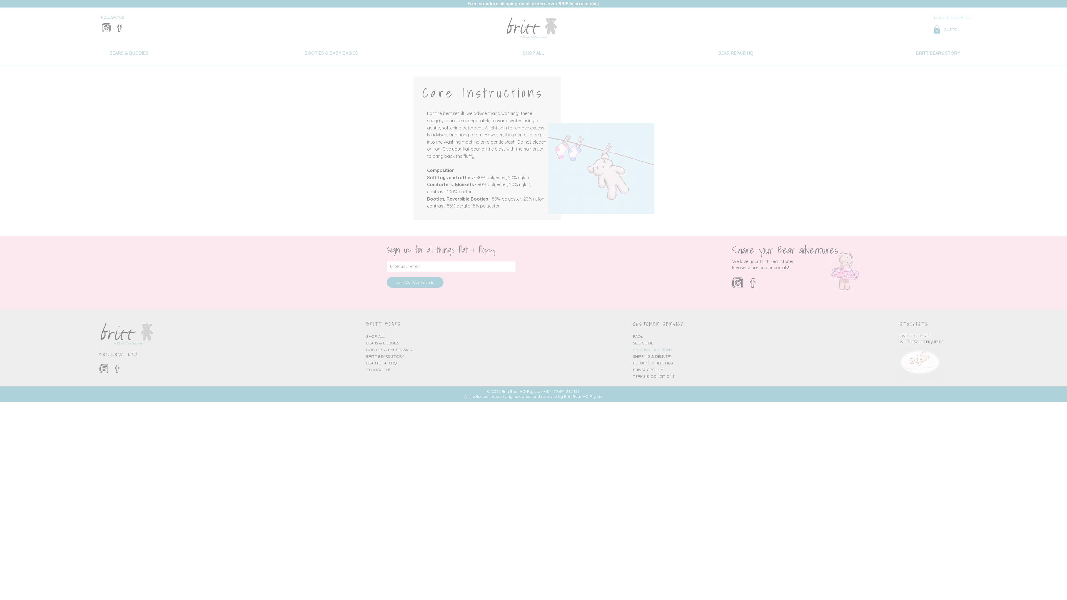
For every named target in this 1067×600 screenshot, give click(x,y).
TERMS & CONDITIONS (654, 376)
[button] (936, 29)
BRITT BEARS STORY (385, 356)
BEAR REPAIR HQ (381, 363)
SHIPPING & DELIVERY (652, 356)
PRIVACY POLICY (648, 369)
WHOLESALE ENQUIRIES (922, 341)
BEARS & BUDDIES (382, 343)
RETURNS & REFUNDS (653, 363)
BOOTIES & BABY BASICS (389, 349)
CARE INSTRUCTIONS (652, 349)
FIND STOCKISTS (915, 335)
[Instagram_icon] (106, 27)
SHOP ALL (375, 336)
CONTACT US (378, 369)
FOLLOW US (112, 17)
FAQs (638, 336)
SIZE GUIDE (643, 343)
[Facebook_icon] (119, 27)
